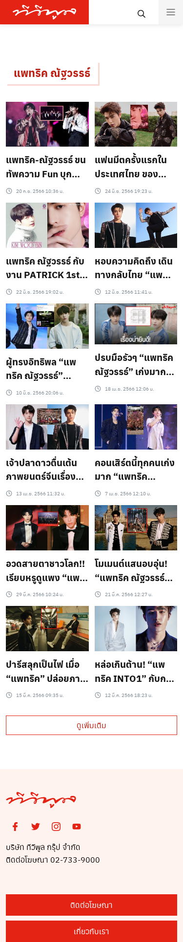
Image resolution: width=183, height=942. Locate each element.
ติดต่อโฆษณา (91, 904)
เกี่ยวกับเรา (91, 931)
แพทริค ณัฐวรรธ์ (52, 72)
